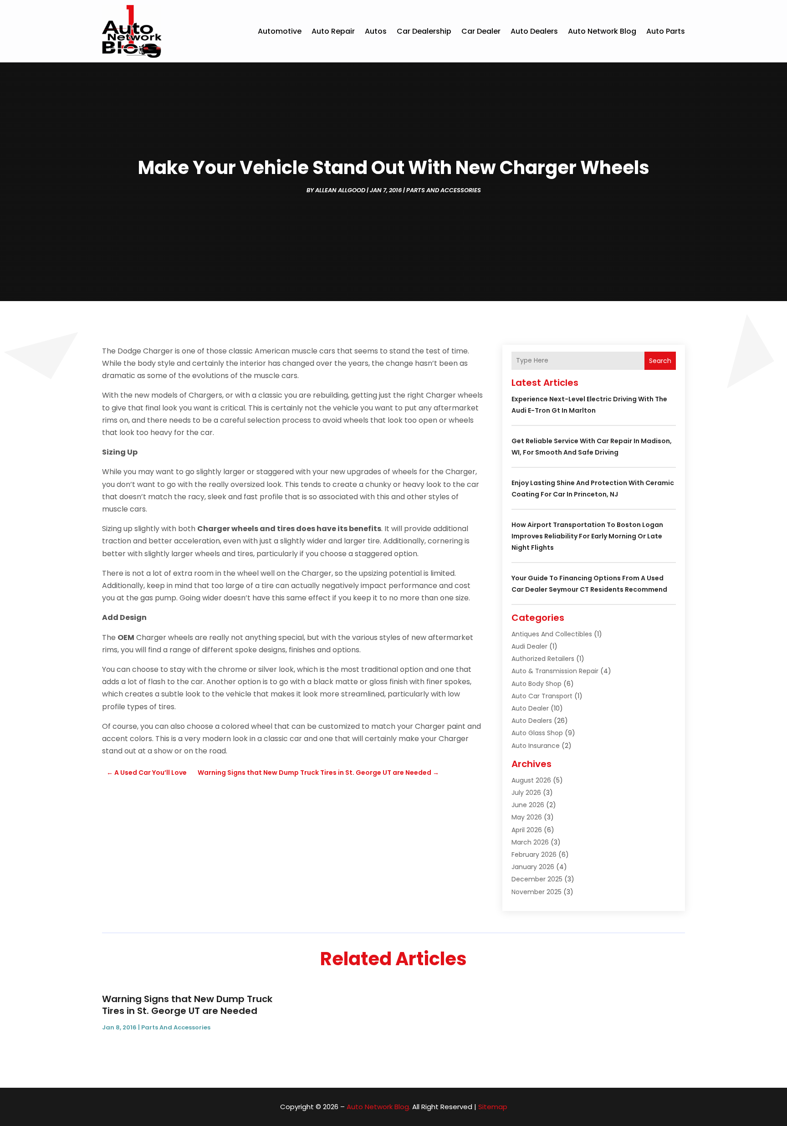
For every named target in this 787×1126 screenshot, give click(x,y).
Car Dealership (424, 31)
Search (660, 360)
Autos (376, 31)
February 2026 (534, 854)
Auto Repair (333, 31)
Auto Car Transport (541, 696)
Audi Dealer (529, 646)
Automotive (280, 31)
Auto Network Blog (602, 31)
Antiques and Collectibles (551, 634)
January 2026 (532, 866)
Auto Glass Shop (537, 732)
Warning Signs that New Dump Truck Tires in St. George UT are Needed (187, 1005)
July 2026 (526, 792)
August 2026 (531, 780)
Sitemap (492, 1106)
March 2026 (530, 842)
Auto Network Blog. (378, 1106)
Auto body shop (536, 683)
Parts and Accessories (443, 190)
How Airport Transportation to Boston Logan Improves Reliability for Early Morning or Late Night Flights (587, 536)
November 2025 (536, 891)
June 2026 (527, 804)
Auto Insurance (535, 745)
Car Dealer (481, 31)
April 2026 (526, 829)
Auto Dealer (530, 708)
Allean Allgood (340, 190)
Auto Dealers (534, 31)
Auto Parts (665, 31)
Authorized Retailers (542, 658)
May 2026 (526, 817)
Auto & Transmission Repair (554, 671)
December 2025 (536, 879)
